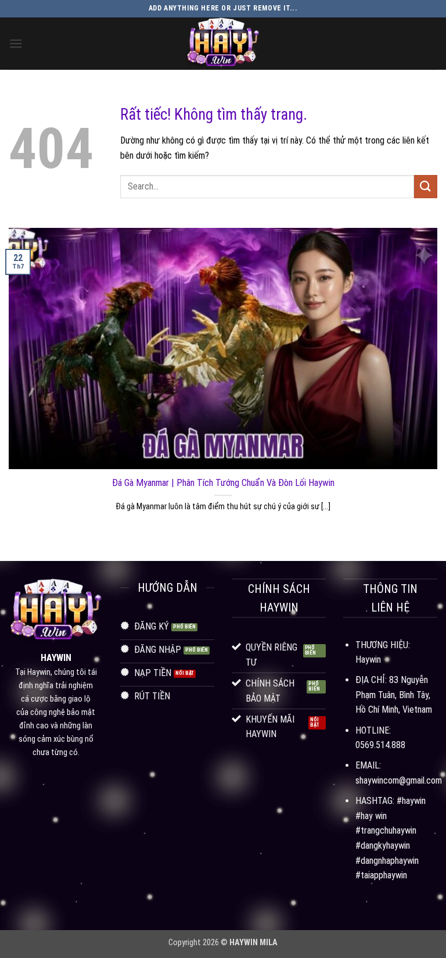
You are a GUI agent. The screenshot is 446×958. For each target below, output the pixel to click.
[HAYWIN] (223, 43)
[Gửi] (425, 186)
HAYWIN (56, 657)
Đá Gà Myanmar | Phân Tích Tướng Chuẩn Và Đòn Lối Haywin (223, 482)
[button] (16, 43)
